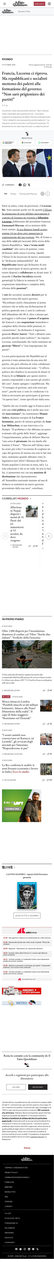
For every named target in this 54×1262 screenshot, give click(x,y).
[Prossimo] (49, 536)
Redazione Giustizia (12, 754)
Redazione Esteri (16, 546)
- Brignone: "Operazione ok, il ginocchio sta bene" (23, 949)
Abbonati (39, 4)
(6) (51, 690)
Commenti (9, 185)
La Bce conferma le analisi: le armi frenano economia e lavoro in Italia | (20, 768)
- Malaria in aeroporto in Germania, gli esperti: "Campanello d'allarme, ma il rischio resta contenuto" (26, 966)
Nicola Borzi (9, 780)
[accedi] (49, 3)
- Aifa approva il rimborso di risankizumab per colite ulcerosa (27, 938)
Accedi (16, 1087)
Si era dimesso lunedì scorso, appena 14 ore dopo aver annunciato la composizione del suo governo (25, 233)
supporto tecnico (37, 1136)
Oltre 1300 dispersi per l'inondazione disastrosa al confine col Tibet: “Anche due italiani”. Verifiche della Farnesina (26, 634)
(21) (50, 780)
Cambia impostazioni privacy (17, 1177)
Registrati (38, 1087)
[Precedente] (5, 536)
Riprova (27, 1147)
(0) (37, 546)
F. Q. (5, 105)
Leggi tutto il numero (27, 915)
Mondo (7, 59)
